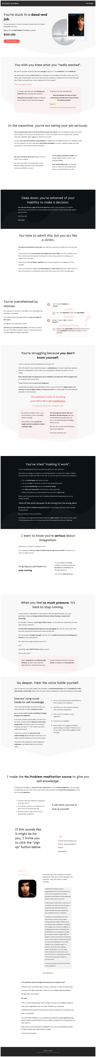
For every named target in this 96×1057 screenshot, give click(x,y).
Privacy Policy (56, 1052)
